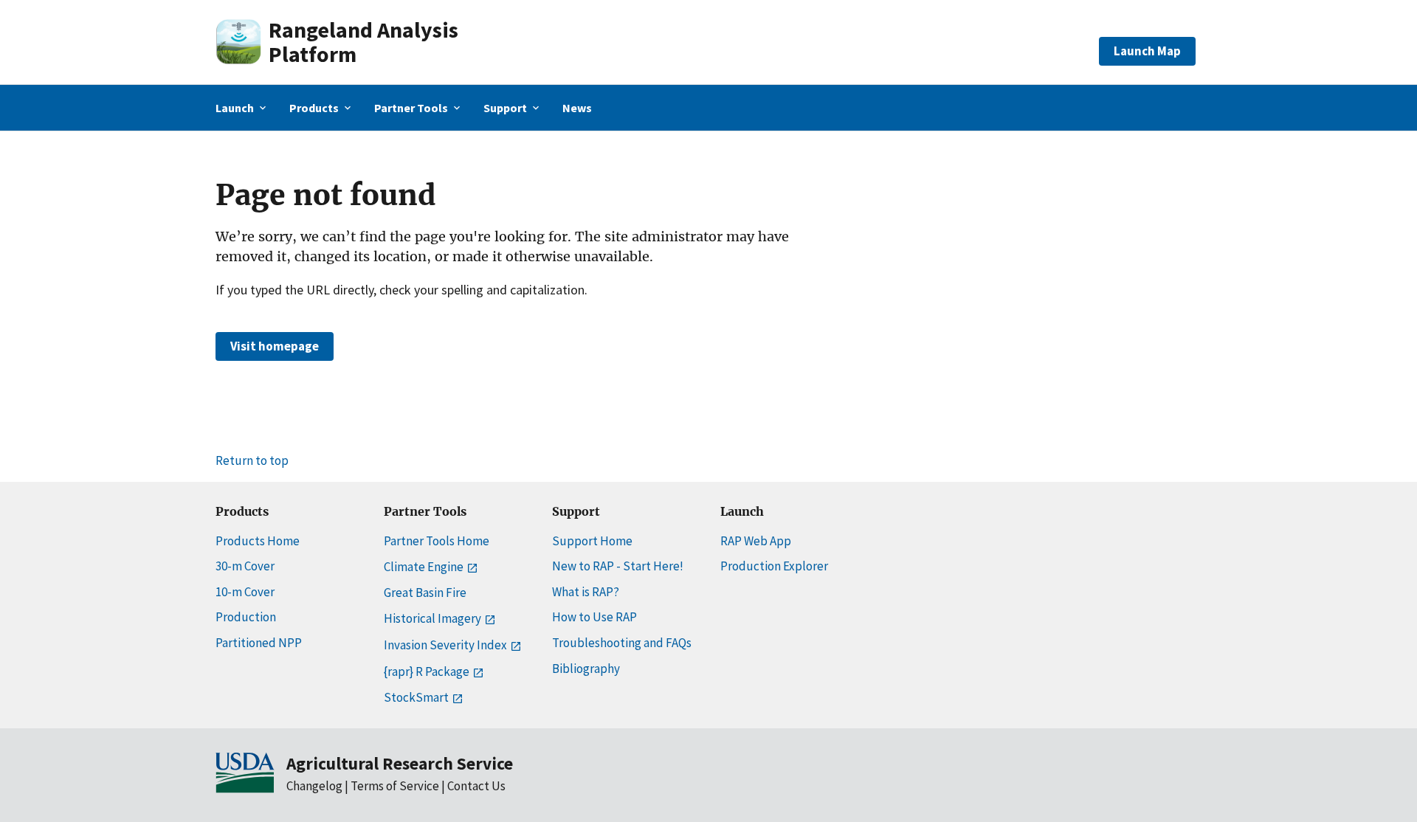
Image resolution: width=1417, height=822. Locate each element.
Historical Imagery (432, 618)
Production (246, 617)
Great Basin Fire (425, 592)
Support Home (592, 541)
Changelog (314, 786)
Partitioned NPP (259, 643)
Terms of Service (395, 786)
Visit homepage (274, 346)
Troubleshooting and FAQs (622, 643)
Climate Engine (423, 567)
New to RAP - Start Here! (617, 566)
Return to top (252, 460)
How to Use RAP (594, 617)
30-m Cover (245, 566)
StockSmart (416, 697)
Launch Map (1147, 51)
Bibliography (586, 668)
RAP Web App (755, 541)
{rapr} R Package (426, 671)
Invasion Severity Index (445, 645)
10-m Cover (245, 592)
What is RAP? (585, 592)
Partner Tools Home (436, 541)
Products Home (258, 541)
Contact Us (476, 786)
